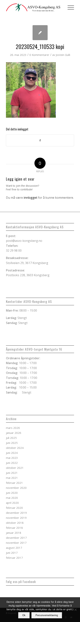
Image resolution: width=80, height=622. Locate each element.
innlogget (30, 198)
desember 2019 (16, 513)
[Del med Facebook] (40, 140)
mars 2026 (13, 428)
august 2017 (14, 547)
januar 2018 (13, 532)
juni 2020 (12, 493)
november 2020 (16, 488)
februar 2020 (14, 508)
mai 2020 (12, 498)
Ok (23, 615)
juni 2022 (12, 463)
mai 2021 (12, 478)
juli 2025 (11, 438)
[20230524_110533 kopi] (40, 32)
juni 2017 (12, 552)
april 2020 (12, 503)
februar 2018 (14, 527)
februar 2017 (14, 557)
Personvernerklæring (47, 615)
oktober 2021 (15, 468)
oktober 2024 (15, 448)
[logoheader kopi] (33, 7)
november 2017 (16, 542)
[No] (75, 609)
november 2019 (16, 518)
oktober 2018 (15, 523)
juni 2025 (12, 443)
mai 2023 (12, 458)
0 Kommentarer (39, 55)
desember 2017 (16, 537)
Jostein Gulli (63, 55)
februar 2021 (14, 483)
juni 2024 (12, 453)
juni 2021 (12, 473)
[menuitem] (69, 7)
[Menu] (69, 7)
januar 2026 (13, 433)
